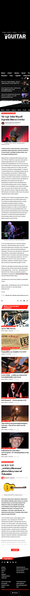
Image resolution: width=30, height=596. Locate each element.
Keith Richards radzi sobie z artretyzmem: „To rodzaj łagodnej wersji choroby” (14, 452)
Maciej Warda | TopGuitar (7, 330)
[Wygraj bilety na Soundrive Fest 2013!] (15, 342)
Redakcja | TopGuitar (6, 354)
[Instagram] (10, 562)
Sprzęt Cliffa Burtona (8, 328)
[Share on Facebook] (17, 301)
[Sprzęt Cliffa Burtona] (15, 318)
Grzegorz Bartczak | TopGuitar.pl (13, 122)
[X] (5, 562)
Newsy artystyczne (5, 349)
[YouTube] (7, 562)
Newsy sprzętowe (9, 462)
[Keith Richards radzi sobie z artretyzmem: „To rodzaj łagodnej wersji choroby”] (15, 440)
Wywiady (8, 372)
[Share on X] (21, 301)
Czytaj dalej (15, 550)
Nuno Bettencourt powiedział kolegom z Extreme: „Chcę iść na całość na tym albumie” (14, 425)
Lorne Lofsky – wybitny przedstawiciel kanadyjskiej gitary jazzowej (14, 376)
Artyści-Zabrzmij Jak (11, 326)
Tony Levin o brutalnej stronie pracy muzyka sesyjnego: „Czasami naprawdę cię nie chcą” (10, 95)
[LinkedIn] (13, 562)
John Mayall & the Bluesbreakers (20, 295)
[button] (22, 78)
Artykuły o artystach (6, 113)
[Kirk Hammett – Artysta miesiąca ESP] (15, 390)
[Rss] (16, 562)
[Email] (24, 301)
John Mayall (8, 295)
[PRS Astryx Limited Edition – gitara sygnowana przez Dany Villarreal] (25, 83)
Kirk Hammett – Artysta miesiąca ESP (13, 400)
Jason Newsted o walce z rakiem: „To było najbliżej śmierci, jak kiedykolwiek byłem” (10, 89)
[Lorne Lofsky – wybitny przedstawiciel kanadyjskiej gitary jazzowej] (15, 365)
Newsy (18, 347)
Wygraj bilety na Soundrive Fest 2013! (14, 352)
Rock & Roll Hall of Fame (22, 273)
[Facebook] (2, 562)
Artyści (13, 113)
